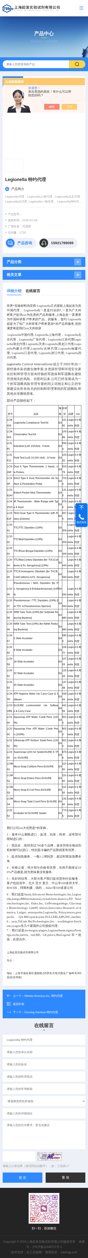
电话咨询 (81, 522)
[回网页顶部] (81, 508)
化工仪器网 (34, 1252)
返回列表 (18, 1004)
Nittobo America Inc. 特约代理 (43, 995)
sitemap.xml (69, 1252)
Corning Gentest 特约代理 (41, 1012)
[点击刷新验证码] (49, 1156)
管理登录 (51, 1252)
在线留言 (33, 291)
